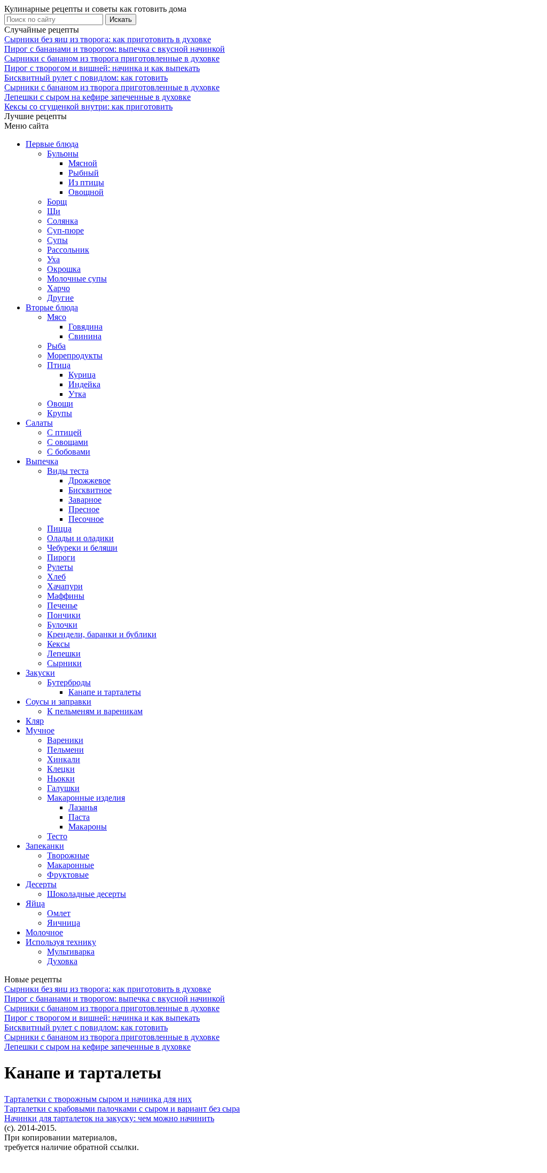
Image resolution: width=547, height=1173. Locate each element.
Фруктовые (68, 874)
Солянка (62, 220)
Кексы (58, 643)
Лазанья (82, 807)
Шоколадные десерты (86, 893)
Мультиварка (71, 951)
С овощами (67, 442)
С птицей (64, 432)
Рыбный (83, 172)
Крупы (59, 413)
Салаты (39, 422)
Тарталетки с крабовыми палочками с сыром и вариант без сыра (122, 1108)
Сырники (64, 663)
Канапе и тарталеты (104, 692)
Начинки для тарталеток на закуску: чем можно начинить (109, 1118)
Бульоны (63, 153)
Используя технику (61, 942)
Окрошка (64, 268)
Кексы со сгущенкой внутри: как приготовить (88, 106)
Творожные (68, 855)
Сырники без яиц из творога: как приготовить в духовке (107, 39)
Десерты (41, 884)
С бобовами (68, 451)
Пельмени (65, 749)
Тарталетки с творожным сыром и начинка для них (98, 1099)
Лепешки (64, 653)
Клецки (61, 768)
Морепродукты (75, 355)
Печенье (62, 605)
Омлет (59, 913)
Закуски (40, 672)
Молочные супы (77, 278)
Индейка (84, 384)
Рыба (56, 345)
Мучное (40, 730)
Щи (53, 211)
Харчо (58, 288)
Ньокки (61, 778)
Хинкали (63, 759)
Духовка (62, 961)
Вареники (65, 740)
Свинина (84, 336)
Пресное (83, 509)
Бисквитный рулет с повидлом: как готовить (86, 77)
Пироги (61, 557)
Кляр (35, 720)
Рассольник (68, 249)
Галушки (63, 788)
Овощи (60, 403)
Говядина (85, 326)
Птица (59, 365)
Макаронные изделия (86, 797)
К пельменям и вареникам (95, 711)
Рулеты (60, 567)
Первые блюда (52, 143)
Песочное (86, 518)
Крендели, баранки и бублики (102, 634)
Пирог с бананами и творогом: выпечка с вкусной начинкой (114, 48)
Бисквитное (90, 490)
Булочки (62, 624)
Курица (82, 374)
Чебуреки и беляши (82, 547)
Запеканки (45, 845)
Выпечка (42, 461)
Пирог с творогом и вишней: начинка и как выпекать (102, 68)
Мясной (82, 163)
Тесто (57, 836)
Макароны (87, 826)
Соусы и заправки (58, 701)
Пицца (59, 528)
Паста (79, 817)
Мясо (56, 317)
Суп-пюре (65, 230)
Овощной (86, 192)
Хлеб (56, 576)
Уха (53, 259)
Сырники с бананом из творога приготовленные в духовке (112, 58)
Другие (60, 297)
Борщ (57, 201)
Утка (77, 393)
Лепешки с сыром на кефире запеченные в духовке (97, 96)
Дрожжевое (89, 480)
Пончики (64, 615)
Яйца (35, 903)
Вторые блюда (52, 307)
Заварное (84, 499)
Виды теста (68, 470)
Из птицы (86, 182)
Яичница (63, 922)
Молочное (44, 932)
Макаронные (70, 865)
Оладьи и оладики (80, 538)
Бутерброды (69, 682)
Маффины (65, 595)
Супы (57, 240)
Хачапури (65, 586)
